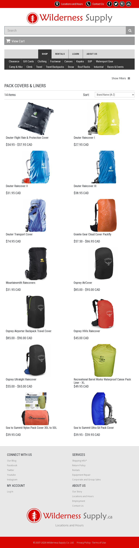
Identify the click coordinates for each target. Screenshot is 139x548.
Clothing (42, 61)
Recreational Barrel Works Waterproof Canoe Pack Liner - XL (102, 381)
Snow (71, 67)
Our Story (77, 491)
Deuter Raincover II (17, 186)
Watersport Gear (104, 61)
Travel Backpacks (55, 67)
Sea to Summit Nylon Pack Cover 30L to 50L (31, 427)
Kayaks (80, 61)
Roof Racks (84, 67)
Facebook (12, 465)
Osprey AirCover (83, 282)
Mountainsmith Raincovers (20, 282)
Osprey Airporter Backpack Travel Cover (28, 331)
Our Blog (11, 460)
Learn (75, 54)
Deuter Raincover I (84, 137)
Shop (45, 54)
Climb (29, 67)
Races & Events (115, 67)
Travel (39, 67)
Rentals (60, 54)
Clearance (14, 61)
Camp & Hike (16, 67)
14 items (10, 95)
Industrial (99, 67)
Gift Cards (28, 61)
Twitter (10, 470)
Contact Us (77, 505)
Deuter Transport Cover (19, 234)
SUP (90, 61)
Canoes (68, 61)
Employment (78, 501)
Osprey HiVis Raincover (87, 331)
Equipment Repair (81, 474)
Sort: (86, 95)
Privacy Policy (83, 542)
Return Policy (78, 465)
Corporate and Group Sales (86, 479)
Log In (10, 491)
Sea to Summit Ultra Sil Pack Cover (94, 427)
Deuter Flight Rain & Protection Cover (27, 137)
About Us (92, 54)
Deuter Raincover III (85, 186)
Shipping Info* (79, 460)
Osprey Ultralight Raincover (21, 379)
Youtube (11, 474)
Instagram (12, 479)
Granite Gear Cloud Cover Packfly (92, 234)
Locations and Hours (83, 496)
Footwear (55, 61)
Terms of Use (99, 542)
